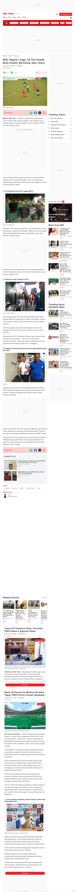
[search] (57, 14)
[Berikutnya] (47, 620)
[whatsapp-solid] (31, 117)
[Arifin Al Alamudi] (5, 506)
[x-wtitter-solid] (39, 117)
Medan (6, 123)
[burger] (71, 18)
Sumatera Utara (21, 127)
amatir (31, 184)
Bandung (27, 238)
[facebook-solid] (35, 117)
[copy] (44, 117)
